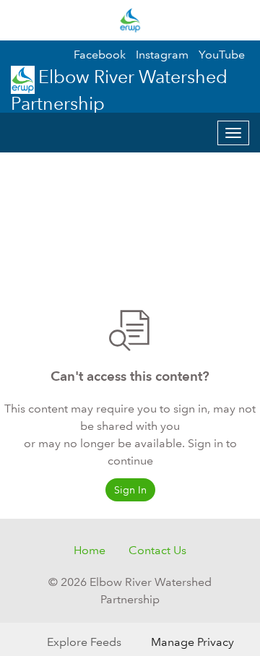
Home (89, 550)
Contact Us (157, 550)
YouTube (222, 54)
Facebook (100, 54)
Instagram (162, 54)
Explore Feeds (84, 642)
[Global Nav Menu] (20, 20)
